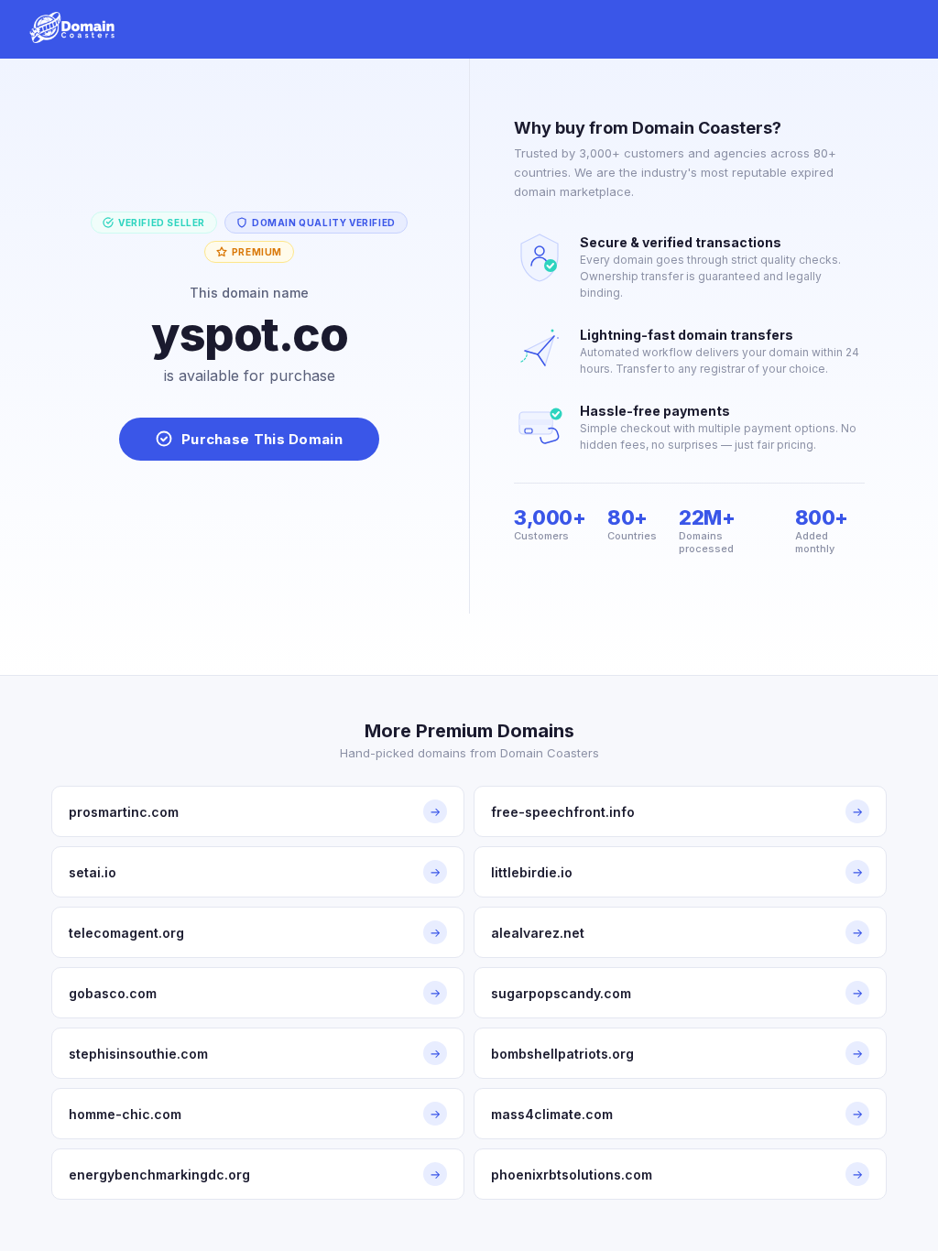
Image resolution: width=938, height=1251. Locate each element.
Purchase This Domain (262, 439)
